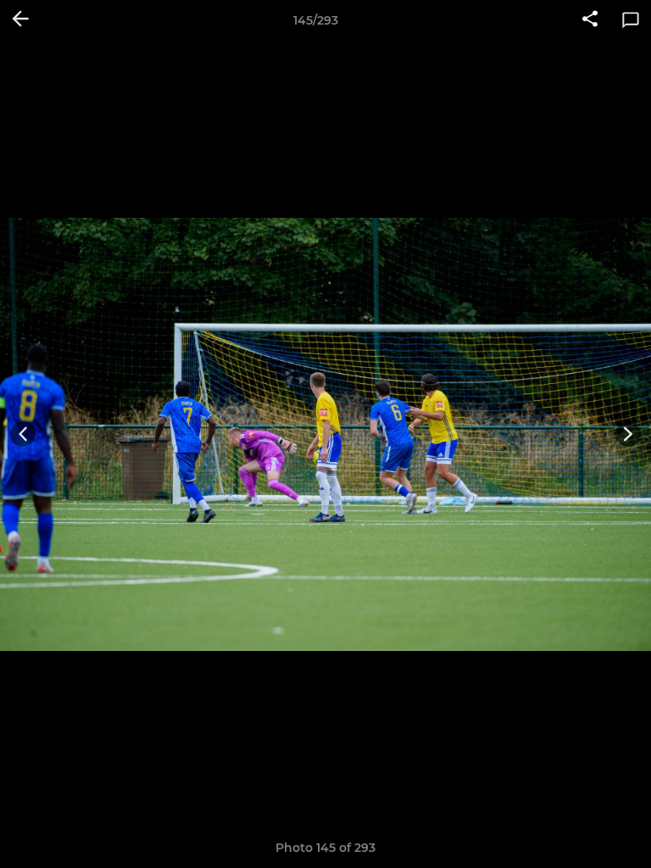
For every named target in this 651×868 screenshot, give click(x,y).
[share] (590, 20)
